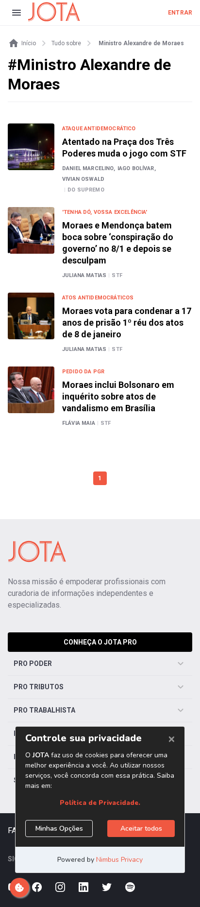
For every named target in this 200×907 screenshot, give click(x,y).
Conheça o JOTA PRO (100, 642)
